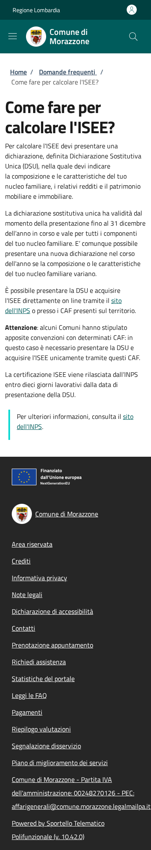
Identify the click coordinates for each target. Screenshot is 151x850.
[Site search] (133, 37)
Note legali (27, 594)
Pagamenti (27, 712)
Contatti (23, 628)
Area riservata (32, 544)
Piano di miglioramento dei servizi (60, 763)
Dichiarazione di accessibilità (52, 611)
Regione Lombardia (36, 9)
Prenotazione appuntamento (52, 645)
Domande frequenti (68, 72)
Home (18, 72)
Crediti (21, 561)
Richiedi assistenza (39, 662)
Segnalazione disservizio (46, 746)
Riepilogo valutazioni (41, 729)
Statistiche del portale (43, 679)
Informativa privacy (39, 578)
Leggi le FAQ (29, 695)
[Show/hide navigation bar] (12, 36)
